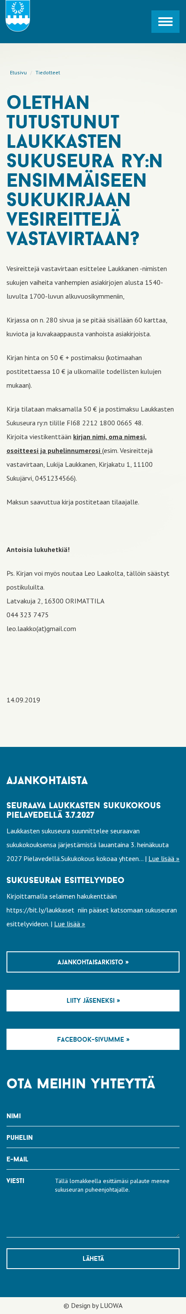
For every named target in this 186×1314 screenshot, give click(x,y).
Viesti (15, 1181)
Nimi (13, 1116)
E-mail (17, 1159)
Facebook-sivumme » (93, 1039)
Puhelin (19, 1137)
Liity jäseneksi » (93, 1000)
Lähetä (93, 1258)
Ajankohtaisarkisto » (93, 962)
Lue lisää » (164, 858)
